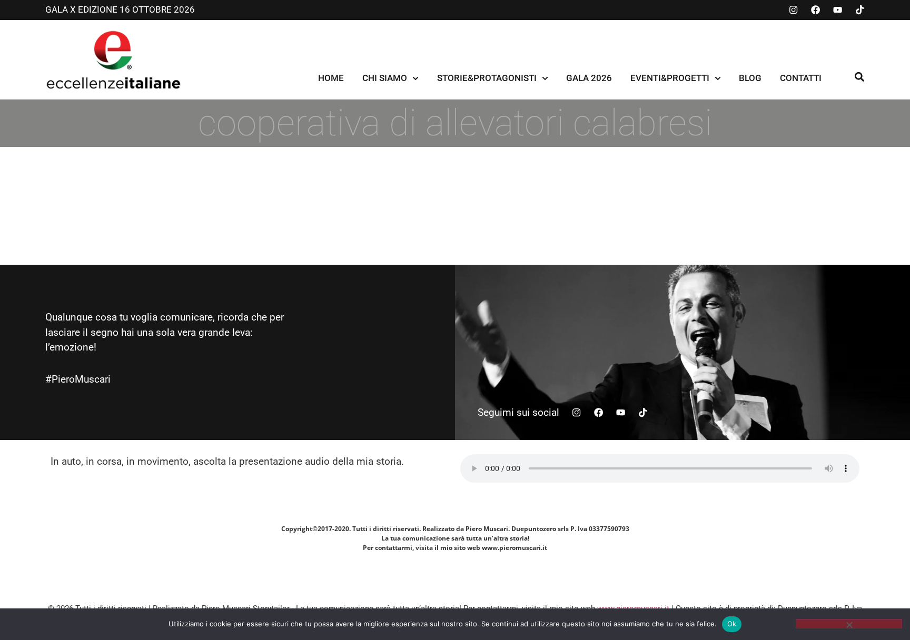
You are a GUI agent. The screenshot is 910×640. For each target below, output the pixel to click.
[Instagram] (793, 9)
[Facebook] (815, 9)
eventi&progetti (669, 78)
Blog (750, 78)
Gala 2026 (589, 78)
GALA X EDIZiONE (82, 9)
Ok (732, 623)
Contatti (801, 78)
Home (331, 78)
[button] (859, 76)
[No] (849, 623)
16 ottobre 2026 (157, 9)
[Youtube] (837, 9)
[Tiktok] (859, 9)
